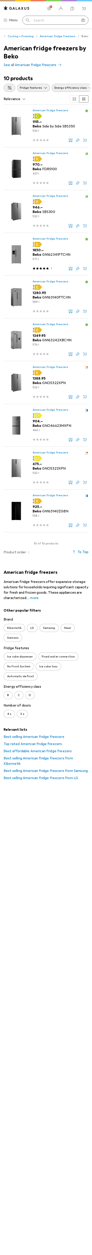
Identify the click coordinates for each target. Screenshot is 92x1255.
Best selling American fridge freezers (34, 737)
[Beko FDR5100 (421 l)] (46, 168)
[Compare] (70, 140)
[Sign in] (60, 8)
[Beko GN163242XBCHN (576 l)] (46, 339)
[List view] (83, 99)
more (34, 598)
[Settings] (49, 8)
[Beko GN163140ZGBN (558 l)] (46, 511)
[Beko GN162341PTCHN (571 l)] (46, 254)
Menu (13, 20)
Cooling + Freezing (20, 36)
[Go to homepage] (16, 8)
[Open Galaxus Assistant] (72, 8)
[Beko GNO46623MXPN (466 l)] (46, 425)
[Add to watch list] (77, 140)
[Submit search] (27, 20)
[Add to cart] (84, 140)
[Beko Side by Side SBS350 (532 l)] (46, 126)
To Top (82, 552)
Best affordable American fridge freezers (38, 751)
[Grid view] (74, 99)
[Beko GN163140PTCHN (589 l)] (46, 297)
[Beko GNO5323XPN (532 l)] (46, 468)
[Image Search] (83, 20)
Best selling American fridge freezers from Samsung (46, 771)
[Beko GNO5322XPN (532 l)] (46, 382)
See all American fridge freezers (30, 65)
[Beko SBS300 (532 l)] (46, 211)
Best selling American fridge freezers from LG (41, 778)
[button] (86, 111)
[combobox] (9, 88)
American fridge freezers (57, 36)
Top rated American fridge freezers (33, 744)
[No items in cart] (84, 8)
